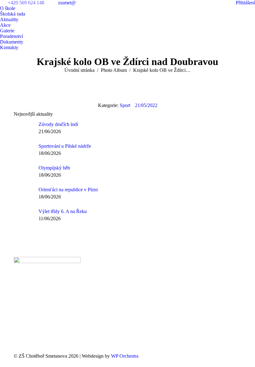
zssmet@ (67, 2)
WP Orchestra (124, 356)
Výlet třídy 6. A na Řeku (63, 211)
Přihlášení (245, 2)
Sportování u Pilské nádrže (65, 146)
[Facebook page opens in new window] (99, 285)
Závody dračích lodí (58, 124)
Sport (125, 105)
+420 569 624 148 (26, 2)
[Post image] (24, 129)
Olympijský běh (54, 167)
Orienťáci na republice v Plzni (68, 189)
